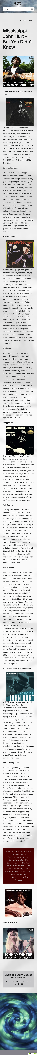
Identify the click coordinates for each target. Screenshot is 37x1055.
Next (30, 21)
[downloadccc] (18, 889)
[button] (4, 943)
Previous (22, 21)
